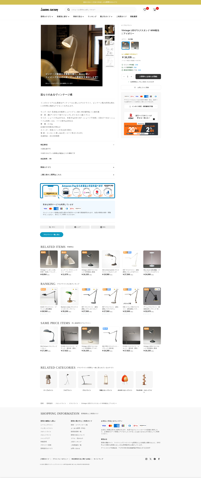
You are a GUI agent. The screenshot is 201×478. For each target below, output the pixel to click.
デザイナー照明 (46, 445)
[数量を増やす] (131, 76)
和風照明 (44, 441)
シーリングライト (47, 425)
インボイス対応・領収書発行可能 (142, 106)
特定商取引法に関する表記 (81, 459)
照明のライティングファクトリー (54, 464)
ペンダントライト (47, 428)
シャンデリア (45, 438)
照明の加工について (78, 435)
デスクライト (127, 25)
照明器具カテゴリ (47, 448)
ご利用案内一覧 (76, 445)
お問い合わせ (75, 448)
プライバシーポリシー (60, 459)
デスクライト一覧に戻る (52, 234)
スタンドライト (46, 435)
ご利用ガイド (44, 459)
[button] (45, 53)
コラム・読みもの (77, 438)
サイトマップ (98, 459)
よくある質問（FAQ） (78, 428)
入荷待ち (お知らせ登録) (148, 76)
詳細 (136, 64)
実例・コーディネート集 (79, 425)
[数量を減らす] (124, 76)
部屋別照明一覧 (76, 431)
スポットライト (46, 431)
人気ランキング (76, 441)
